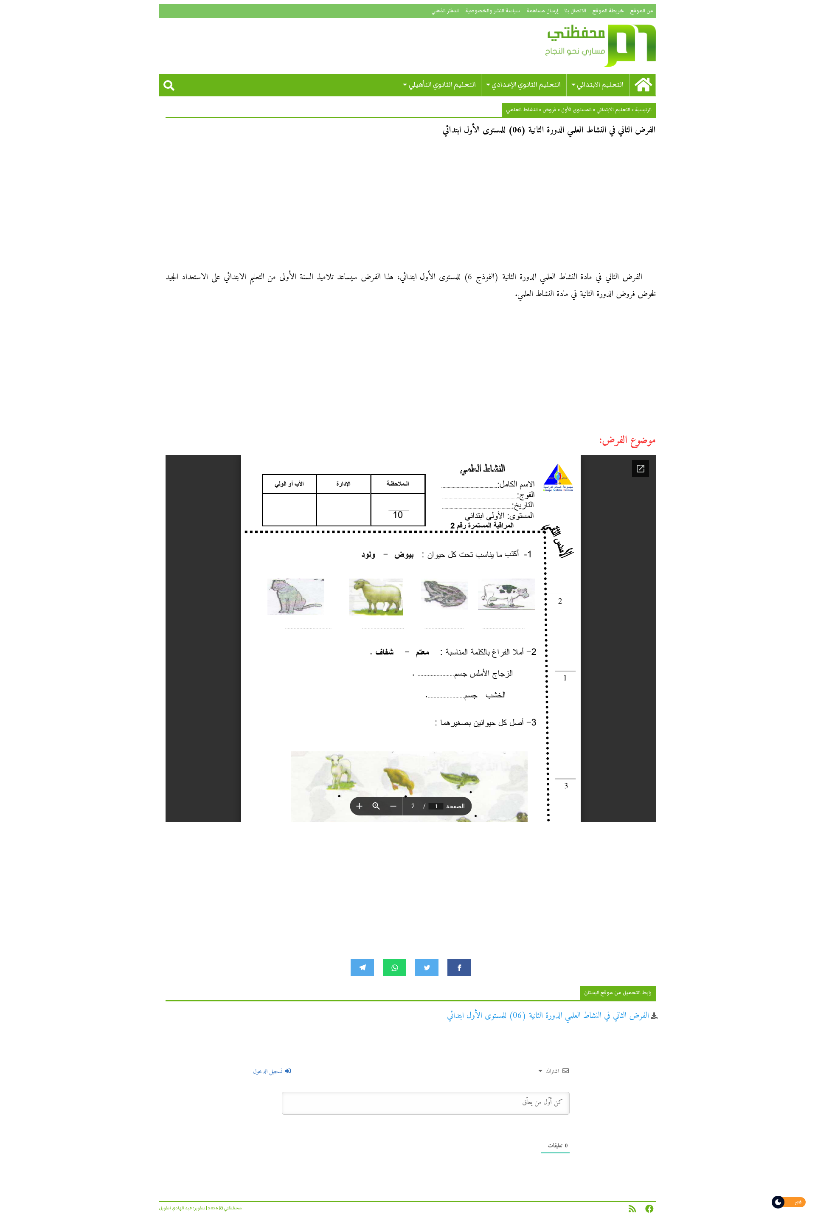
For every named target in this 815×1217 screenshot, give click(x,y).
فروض (549, 110)
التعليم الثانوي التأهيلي (442, 84)
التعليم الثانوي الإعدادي (526, 84)
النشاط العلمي (522, 110)
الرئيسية (643, 110)
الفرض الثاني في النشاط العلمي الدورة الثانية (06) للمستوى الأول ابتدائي (548, 1016)
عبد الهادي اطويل (175, 1208)
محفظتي (576, 46)
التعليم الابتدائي (600, 84)
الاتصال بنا (575, 11)
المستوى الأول (576, 110)
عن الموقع (641, 11)
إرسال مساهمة (542, 11)
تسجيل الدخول (268, 1071)
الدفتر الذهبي (445, 11)
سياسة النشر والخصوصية (492, 11)
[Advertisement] (411, 206)
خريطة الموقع (608, 11)
